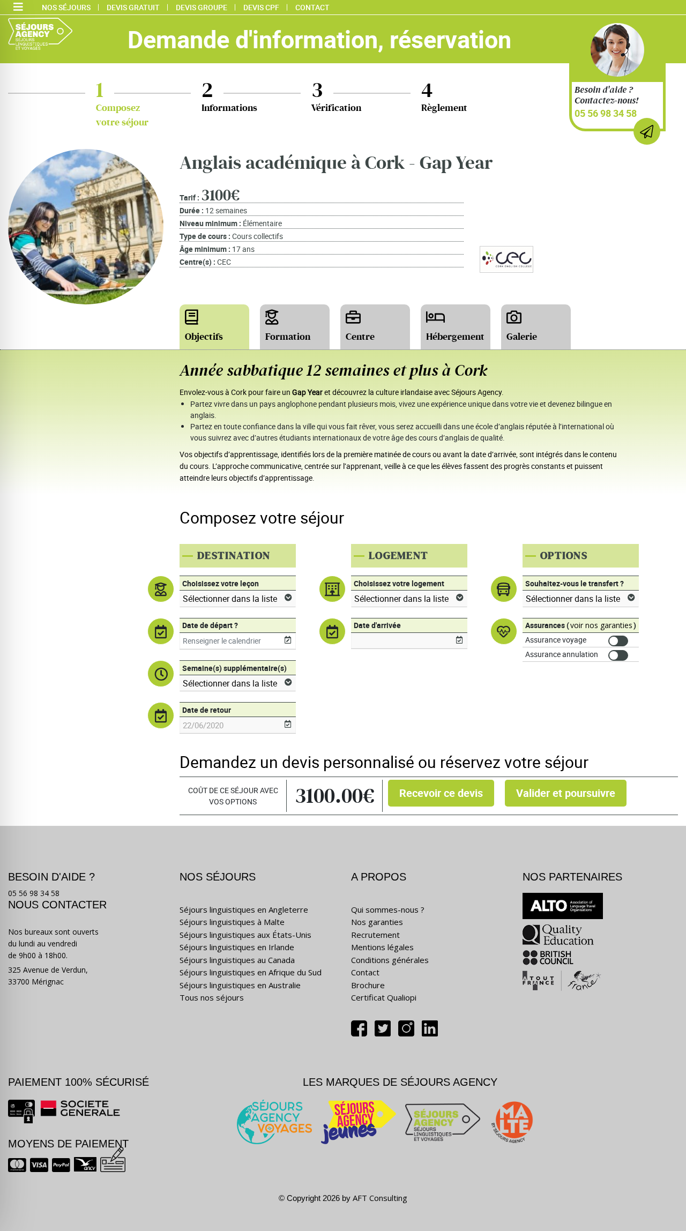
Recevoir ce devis (441, 793)
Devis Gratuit (133, 7)
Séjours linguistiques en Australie (240, 985)
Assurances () (580, 625)
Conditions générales (390, 959)
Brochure (368, 985)
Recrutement (375, 934)
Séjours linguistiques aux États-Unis (245, 934)
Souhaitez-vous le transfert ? (574, 583)
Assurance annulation (561, 654)
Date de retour (206, 710)
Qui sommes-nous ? (387, 909)
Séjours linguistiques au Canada (237, 959)
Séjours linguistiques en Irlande (237, 947)
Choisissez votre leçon (220, 583)
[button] (18, 7)
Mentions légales (382, 947)
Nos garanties (377, 921)
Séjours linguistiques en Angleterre (244, 909)
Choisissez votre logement (399, 583)
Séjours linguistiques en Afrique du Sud (251, 972)
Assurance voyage (555, 640)
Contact (312, 7)
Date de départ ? (210, 625)
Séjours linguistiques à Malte (232, 921)
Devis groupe (201, 7)
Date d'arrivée (377, 625)
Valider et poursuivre (565, 793)
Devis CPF (261, 7)
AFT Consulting (380, 1197)
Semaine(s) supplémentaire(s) (234, 668)
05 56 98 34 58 (606, 113)
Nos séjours (66, 7)
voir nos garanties (601, 625)
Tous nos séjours (212, 997)
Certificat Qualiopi (383, 997)
